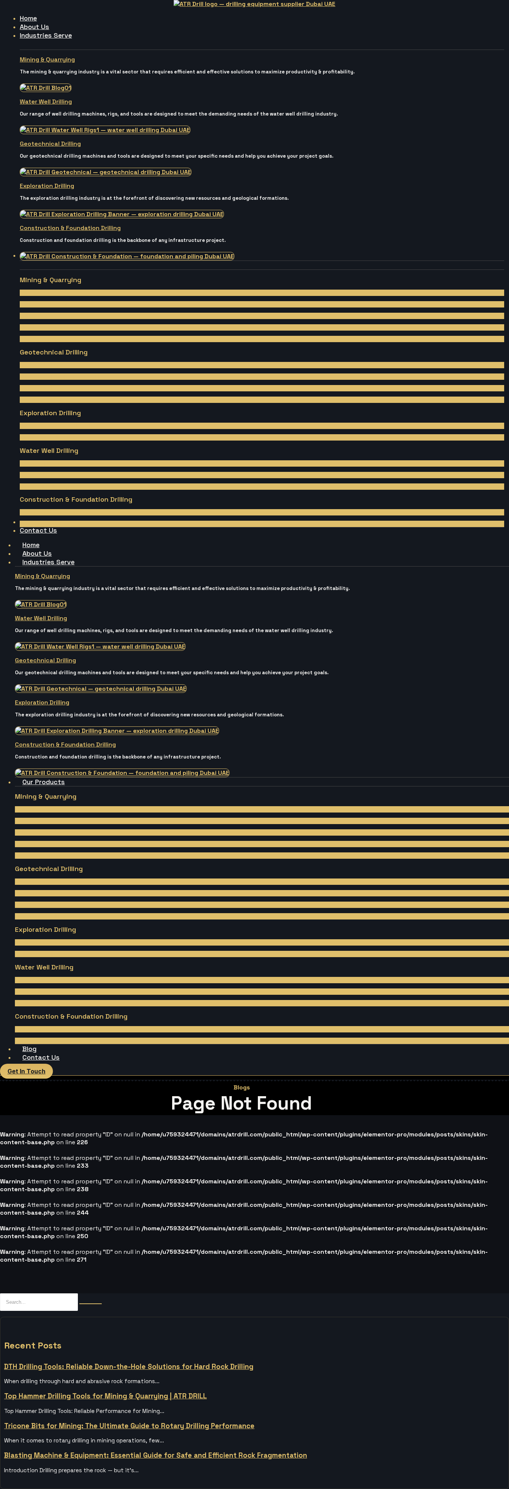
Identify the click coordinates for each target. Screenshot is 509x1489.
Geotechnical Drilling (50, 144)
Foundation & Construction (53, 512)
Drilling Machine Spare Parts (54, 315)
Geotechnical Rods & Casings (56, 388)
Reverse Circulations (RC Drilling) (60, 425)
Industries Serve (48, 562)
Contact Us (41, 1057)
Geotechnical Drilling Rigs (51, 399)
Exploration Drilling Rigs (49, 437)
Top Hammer (35, 292)
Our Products (43, 781)
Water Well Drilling (46, 101)
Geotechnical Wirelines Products (59, 376)
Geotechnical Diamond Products (59, 365)
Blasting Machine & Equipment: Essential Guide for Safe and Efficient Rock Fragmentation (155, 1455)
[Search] (90, 1303)
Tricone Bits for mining (48, 338)
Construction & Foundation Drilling (70, 228)
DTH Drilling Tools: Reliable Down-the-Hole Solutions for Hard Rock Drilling (128, 1366)
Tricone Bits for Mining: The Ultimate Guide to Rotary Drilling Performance (129, 1426)
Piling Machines (38, 523)
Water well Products (45, 463)
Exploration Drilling (47, 186)
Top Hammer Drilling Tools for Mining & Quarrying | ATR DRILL (105, 1396)
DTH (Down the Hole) (46, 304)
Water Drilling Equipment (50, 474)
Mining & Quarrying (47, 59)
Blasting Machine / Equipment (56, 327)
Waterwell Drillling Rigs (47, 486)
